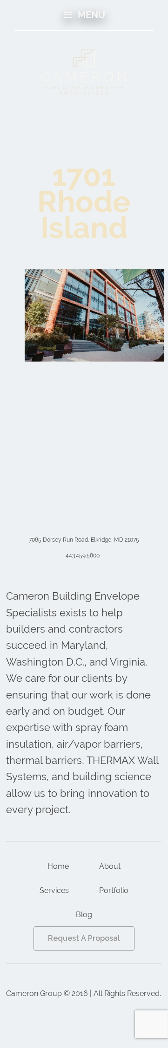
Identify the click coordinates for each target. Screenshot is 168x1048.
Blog (84, 914)
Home (58, 866)
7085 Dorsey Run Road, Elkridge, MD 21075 (84, 540)
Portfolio (113, 890)
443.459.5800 (83, 555)
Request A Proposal (84, 938)
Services (54, 890)
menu (90, 14)
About (110, 866)
